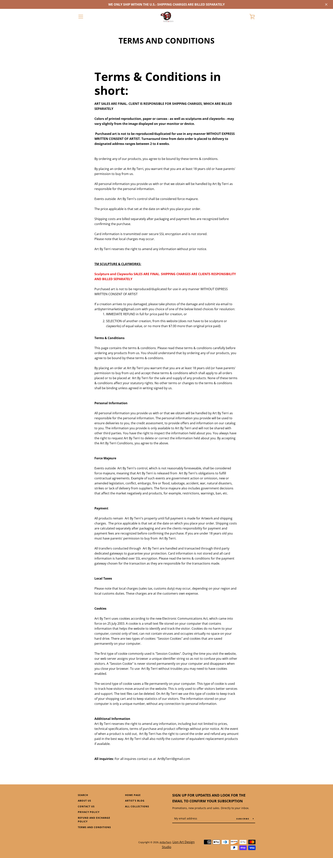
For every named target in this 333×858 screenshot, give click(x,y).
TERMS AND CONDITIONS (94, 827)
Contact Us (86, 806)
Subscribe (243, 818)
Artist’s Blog (135, 800)
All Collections (137, 806)
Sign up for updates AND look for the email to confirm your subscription (209, 798)
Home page (133, 795)
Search (83, 795)
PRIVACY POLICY (88, 812)
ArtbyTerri (165, 842)
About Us (84, 800)
